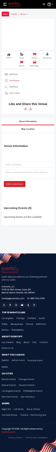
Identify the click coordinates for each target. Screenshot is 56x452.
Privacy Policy (15, 437)
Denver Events (9, 385)
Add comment (14, 184)
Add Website (14, 80)
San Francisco (28, 396)
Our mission (8, 342)
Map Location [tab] (28, 129)
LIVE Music (19, 409)
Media (5, 366)
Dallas (5, 324)
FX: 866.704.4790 (36, 298)
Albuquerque (16, 324)
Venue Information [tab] (28, 121)
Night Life (6, 409)
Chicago (20, 318)
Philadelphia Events (33, 391)
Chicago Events (26, 379)
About (27, 342)
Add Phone (13, 87)
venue (23, 14)
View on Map (14, 93)
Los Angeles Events (11, 391)
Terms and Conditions (36, 437)
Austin (42, 318)
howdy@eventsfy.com (13, 298)
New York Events (10, 396)
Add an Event (18, 360)
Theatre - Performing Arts (33, 415)
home (14, 14)
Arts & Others (33, 409)
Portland (32, 318)
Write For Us (7, 348)
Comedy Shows (9, 415)
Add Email (13, 74)
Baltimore (41, 324)
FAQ (34, 342)
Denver (29, 324)
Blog (19, 342)
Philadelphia (17, 329)
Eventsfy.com (9, 431)
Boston (5, 329)
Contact (43, 342)
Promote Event (35, 360)
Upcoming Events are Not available (23, 216)
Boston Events (9, 379)
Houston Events (26, 385)
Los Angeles (7, 318)
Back (5, 14)
